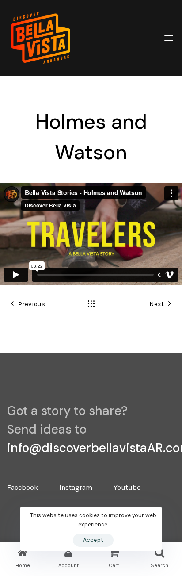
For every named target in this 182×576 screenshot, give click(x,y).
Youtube (127, 487)
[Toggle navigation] (145, 38)
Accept (93, 540)
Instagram (75, 487)
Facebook (22, 487)
